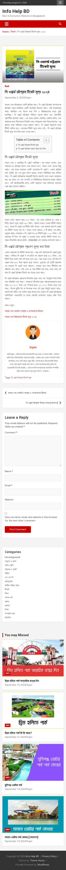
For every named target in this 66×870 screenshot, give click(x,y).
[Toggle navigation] (6, 24)
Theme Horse (37, 860)
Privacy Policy (49, 856)
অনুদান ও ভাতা (10, 561)
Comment (11, 432)
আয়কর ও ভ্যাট (11, 569)
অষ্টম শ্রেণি (9, 565)
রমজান (7, 605)
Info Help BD (16, 11)
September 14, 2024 (15, 789)
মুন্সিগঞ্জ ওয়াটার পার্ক (13, 785)
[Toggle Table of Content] (45, 140)
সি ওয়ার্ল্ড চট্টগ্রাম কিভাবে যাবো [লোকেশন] (42, 402)
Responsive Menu (60, 2)
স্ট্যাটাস (8, 617)
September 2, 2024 (14, 97)
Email (8, 485)
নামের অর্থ (8, 597)
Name (9, 471)
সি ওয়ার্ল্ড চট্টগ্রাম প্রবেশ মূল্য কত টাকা (32, 148)
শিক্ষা (7, 609)
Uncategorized (12, 557)
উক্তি (7, 573)
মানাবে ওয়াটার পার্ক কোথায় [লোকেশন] (21, 837)
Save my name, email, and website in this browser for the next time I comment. (31, 519)
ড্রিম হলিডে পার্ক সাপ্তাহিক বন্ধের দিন (22, 680)
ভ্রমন (7, 601)
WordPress (43, 864)
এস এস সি (9, 577)
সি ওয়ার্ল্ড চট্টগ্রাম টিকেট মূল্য (28, 145)
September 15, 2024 (15, 685)
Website (9, 499)
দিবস (6, 593)
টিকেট (7, 86)
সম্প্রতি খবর (10, 613)
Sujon (28, 97)
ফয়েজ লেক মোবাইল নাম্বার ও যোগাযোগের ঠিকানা (24, 311)
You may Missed (17, 635)
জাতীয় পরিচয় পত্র (12, 585)
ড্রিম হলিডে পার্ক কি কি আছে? (18, 733)
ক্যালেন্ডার (8, 581)
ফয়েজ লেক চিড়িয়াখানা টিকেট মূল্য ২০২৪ (21, 316)
